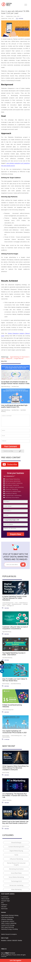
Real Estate (4, 908)
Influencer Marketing (11, 489)
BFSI (2, 902)
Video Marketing (16, 889)
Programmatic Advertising (13, 495)
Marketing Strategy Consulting (9, 929)
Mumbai (20, 940)
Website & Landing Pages (13, 491)
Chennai (9, 940)
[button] (25, 5)
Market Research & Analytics (9, 934)
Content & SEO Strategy (7, 925)
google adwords (18, 358)
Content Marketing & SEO (7, 602)
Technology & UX (10, 605)
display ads (9, 358)
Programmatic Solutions (7, 921)
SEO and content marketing (13, 483)
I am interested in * (9, 476)
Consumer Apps (5, 900)
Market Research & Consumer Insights (16, 864)
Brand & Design (5, 683)
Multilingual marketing (12, 485)
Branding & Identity (11, 493)
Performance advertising (12, 481)
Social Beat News (15, 386)
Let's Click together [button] (15, 960)
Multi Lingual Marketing (7, 927)
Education (4, 906)
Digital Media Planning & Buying (9, 915)
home (16, 602)
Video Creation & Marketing (8, 923)
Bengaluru (3, 940)
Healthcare (4, 904)
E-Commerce (4, 897)
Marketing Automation (12, 497)
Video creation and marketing (14, 487)
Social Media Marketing (12, 479)
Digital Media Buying (5, 386)
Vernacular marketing (16, 885)
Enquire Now (15, 534)
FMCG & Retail (5, 899)
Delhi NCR (14, 940)
